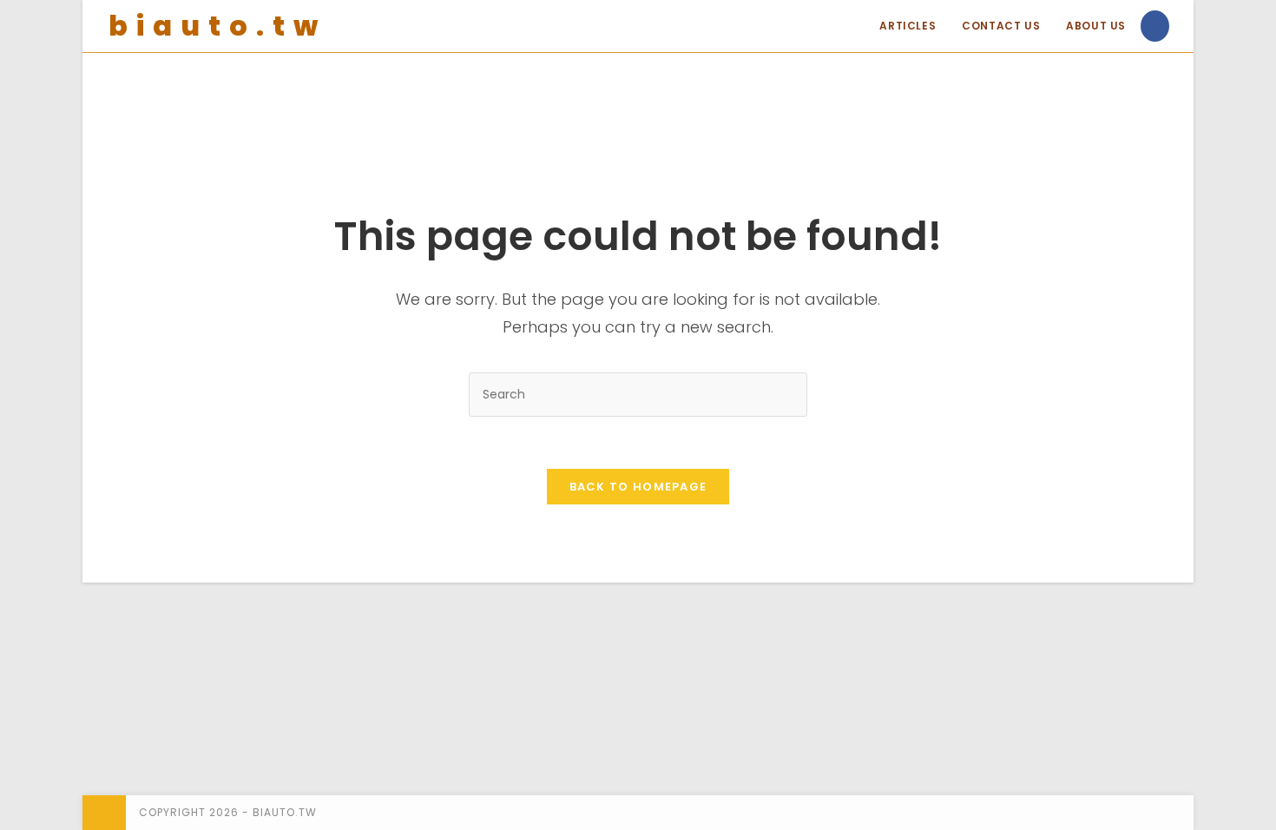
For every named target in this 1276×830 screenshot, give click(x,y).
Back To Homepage (638, 486)
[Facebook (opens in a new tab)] (1155, 26)
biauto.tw (217, 25)
